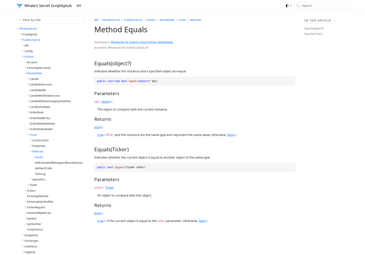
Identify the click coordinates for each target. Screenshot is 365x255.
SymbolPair (34, 224)
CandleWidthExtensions (45, 95)
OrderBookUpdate (41, 129)
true (100, 135)
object (105, 101)
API (78, 6)
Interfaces (31, 246)
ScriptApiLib (29, 34)
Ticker (33, 134)
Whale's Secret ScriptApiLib (48, 5)
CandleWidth (38, 90)
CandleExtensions (41, 84)
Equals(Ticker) (313, 33)
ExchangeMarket (37, 196)
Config (29, 51)
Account (32, 62)
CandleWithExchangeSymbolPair (50, 101)
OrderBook (36, 112)
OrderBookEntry (40, 118)
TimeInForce (35, 229)
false (230, 135)
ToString (40, 173)
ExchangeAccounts (39, 67)
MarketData (34, 73)
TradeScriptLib (31, 40)
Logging (30, 252)
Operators (38, 179)
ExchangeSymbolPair (40, 201)
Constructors (40, 140)
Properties (38, 146)
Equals (39, 157)
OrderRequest (36, 207)
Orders (31, 190)
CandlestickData (40, 106)
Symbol (31, 218)
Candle (34, 79)
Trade (33, 185)
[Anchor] (135, 63)
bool (97, 127)
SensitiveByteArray (39, 213)
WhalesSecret (28, 28)
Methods (38, 151)
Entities (29, 56)
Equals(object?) (314, 28)
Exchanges (31, 240)
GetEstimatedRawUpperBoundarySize (59, 162)
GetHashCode (43, 168)
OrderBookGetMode (42, 123)
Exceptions (31, 235)
